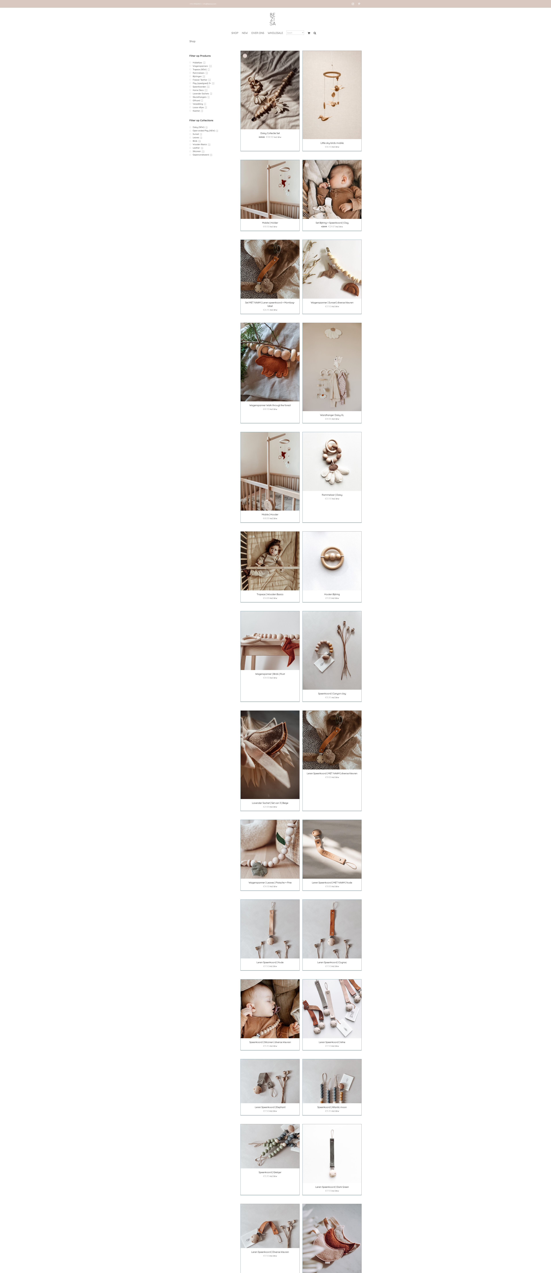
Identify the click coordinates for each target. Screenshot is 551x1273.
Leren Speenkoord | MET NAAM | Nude (332, 882)
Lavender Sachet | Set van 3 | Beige (270, 802)
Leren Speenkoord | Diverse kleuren (270, 1251)
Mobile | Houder (270, 514)
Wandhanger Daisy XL (332, 415)
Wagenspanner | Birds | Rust (270, 673)
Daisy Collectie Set (270, 133)
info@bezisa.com (209, 4)
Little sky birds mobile (332, 142)
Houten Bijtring (332, 594)
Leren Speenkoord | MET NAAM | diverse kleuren (332, 773)
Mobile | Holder (270, 222)
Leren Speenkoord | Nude (270, 962)
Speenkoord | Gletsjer (270, 1172)
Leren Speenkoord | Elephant (270, 1107)
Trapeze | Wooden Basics (270, 594)
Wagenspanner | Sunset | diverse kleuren (332, 302)
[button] (315, 33)
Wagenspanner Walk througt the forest (270, 405)
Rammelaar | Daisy (332, 494)
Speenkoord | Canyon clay (332, 693)
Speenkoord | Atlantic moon (332, 1107)
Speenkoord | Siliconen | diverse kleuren (270, 1042)
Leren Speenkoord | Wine (332, 1042)
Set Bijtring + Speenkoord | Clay (332, 222)
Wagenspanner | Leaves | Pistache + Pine (270, 882)
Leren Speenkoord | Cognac (332, 962)
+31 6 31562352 (195, 4)
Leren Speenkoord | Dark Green (332, 1186)
